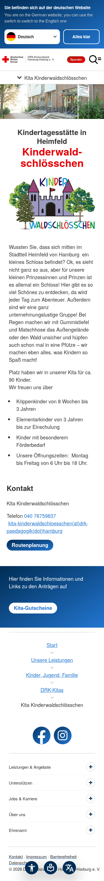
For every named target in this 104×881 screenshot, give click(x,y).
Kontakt (16, 856)
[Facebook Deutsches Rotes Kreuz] (41, 735)
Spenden (76, 59)
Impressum (36, 856)
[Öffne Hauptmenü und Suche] (95, 59)
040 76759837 (40, 515)
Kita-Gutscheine (33, 608)
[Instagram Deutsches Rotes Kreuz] (63, 735)
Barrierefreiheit (63, 856)
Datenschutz (20, 862)
